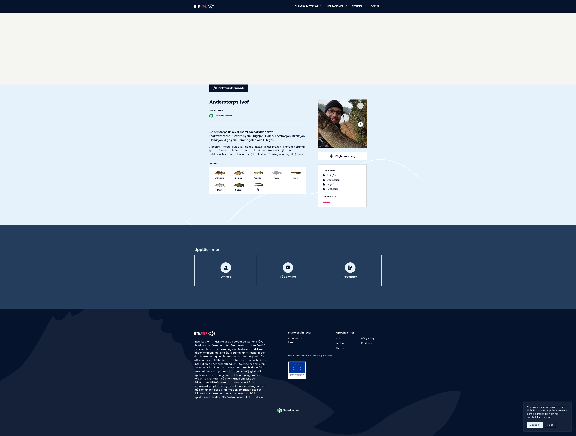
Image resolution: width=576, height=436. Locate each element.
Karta (339, 338)
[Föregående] (324, 124)
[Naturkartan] (288, 411)
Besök (326, 200)
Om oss (340, 347)
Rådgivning (367, 338)
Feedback (366, 343)
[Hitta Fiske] (204, 6)
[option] (342, 123)
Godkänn (535, 424)
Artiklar (340, 343)
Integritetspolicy (324, 355)
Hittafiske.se (218, 382)
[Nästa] (360, 124)
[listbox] (342, 123)
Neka (550, 424)
